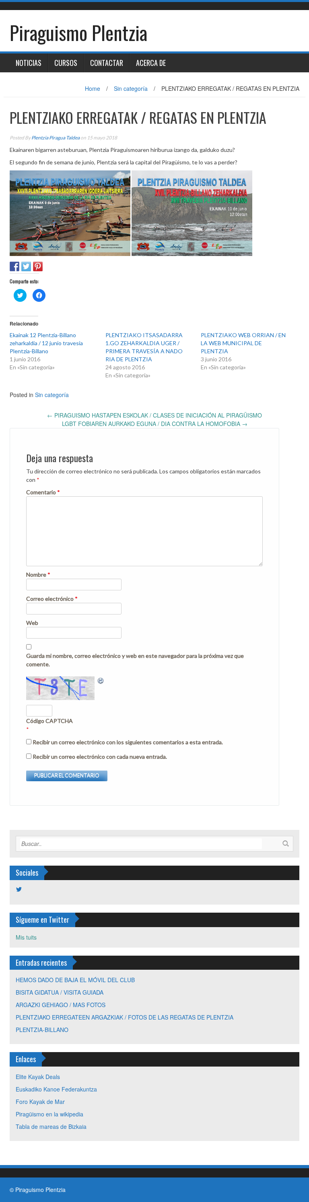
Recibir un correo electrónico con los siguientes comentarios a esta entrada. (128, 742)
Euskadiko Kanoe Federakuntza (56, 1089)
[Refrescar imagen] (101, 680)
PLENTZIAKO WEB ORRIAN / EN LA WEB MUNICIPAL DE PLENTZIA (243, 343)
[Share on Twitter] (26, 266)
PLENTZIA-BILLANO (42, 1030)
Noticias (28, 62)
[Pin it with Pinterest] (38, 266)
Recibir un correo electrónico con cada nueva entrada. (100, 756)
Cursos (65, 62)
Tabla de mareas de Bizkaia (51, 1126)
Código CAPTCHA (49, 720)
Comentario (43, 492)
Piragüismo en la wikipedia (49, 1114)
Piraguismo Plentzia (78, 32)
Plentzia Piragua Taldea (55, 138)
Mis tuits (26, 937)
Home (92, 88)
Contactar (106, 62)
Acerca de (151, 62)
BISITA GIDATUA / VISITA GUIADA (59, 992)
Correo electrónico (52, 598)
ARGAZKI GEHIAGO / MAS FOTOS (60, 1005)
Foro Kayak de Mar (40, 1102)
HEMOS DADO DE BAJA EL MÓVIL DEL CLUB (75, 980)
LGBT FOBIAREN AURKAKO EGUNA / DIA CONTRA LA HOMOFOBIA (154, 424)
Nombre (38, 574)
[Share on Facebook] (14, 266)
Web (32, 622)
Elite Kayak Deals (38, 1077)
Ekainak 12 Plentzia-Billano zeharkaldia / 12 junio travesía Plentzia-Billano (46, 343)
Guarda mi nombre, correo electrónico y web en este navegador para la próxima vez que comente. (135, 660)
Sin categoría (131, 88)
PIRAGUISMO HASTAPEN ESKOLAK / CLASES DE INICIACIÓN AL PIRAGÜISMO (154, 415)
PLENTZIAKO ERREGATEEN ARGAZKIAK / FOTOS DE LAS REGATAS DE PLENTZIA (124, 1017)
